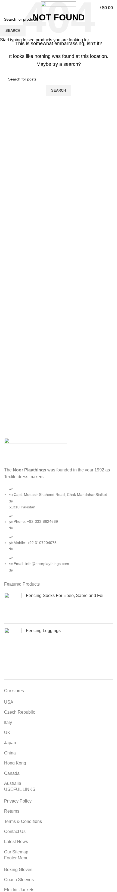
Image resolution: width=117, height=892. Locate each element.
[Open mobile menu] (6, 7)
